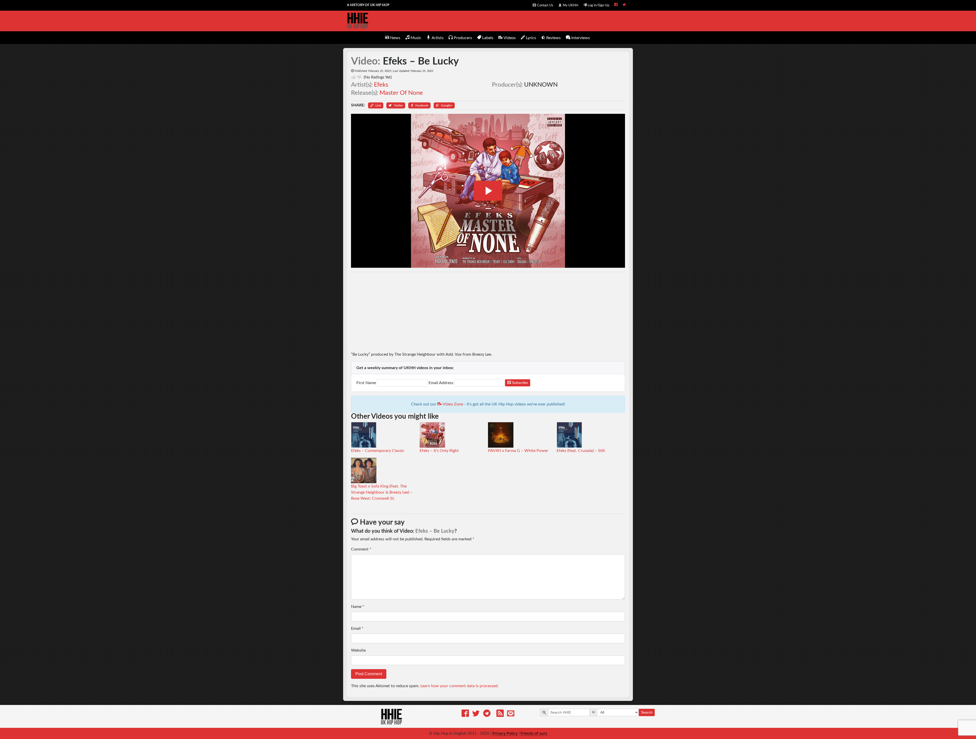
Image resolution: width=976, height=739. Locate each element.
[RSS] (500, 714)
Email (357, 628)
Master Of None (401, 93)
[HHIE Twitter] (624, 5)
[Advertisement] (488, 311)
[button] (375, 105)
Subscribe (519, 383)
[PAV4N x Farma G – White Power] (500, 435)
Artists (438, 38)
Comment (361, 549)
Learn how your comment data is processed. (459, 686)
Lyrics (531, 38)
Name (357, 607)
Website (358, 650)
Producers (463, 38)
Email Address (441, 383)
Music (415, 38)
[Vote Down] (359, 77)
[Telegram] (487, 714)
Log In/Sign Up (598, 5)
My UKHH (570, 5)
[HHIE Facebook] (616, 5)
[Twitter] (476, 714)
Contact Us (545, 5)
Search (646, 712)
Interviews (580, 38)
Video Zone (452, 404)
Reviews (553, 38)
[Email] (510, 714)
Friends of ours (534, 733)
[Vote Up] (353, 77)
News (395, 38)
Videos (510, 38)
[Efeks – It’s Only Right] (432, 435)
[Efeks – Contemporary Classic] (363, 435)
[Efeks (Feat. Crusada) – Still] (569, 435)
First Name (366, 383)
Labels (487, 38)
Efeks (381, 85)
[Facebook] (465, 714)
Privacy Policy (504, 733)
